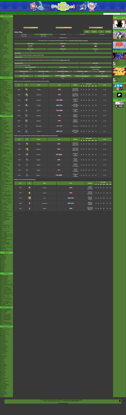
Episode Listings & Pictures (5, 79)
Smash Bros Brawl (3, 205)
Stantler (38, 159)
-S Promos (2, 395)
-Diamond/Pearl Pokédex (5, 23)
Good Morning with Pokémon (5, 106)
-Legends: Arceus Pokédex (5, 29)
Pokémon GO (2, 124)
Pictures (117, 64)
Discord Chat (2, 71)
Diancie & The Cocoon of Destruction (5, 297)
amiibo (1, 246)
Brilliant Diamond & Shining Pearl (6, 133)
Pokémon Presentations (4, 66)
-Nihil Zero (2, 374)
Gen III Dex (43, 36)
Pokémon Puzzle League (5, 231)
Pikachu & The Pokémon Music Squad (6, 324)
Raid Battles (2, 333)
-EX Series (2, 362)
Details (87, 31)
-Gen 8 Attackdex (3, 41)
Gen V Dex (102, 34)
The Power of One (3, 277)
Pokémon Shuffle (3, 163)
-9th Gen (1, 55)
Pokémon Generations (4, 98)
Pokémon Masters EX (4, 126)
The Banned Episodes (4, 95)
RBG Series (2, 259)
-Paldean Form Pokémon (5, 75)
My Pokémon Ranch (4, 204)
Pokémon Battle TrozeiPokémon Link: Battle (6, 159)
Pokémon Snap (3, 232)
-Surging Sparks (3, 348)
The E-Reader (2, 220)
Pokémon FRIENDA (4, 250)
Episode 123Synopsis (116, 61)
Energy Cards (2, 331)
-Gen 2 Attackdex (3, 36)
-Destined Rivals (3, 345)
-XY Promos (2, 370)
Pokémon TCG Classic (4, 334)
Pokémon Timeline (3, 58)
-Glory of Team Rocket (4, 381)
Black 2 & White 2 (3, 174)
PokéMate (2, 221)
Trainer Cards (2, 330)
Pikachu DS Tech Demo (4, 218)
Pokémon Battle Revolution (5, 198)
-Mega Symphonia (3, 378)
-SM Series (2, 359)
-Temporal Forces (3, 351)
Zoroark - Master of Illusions (5, 289)
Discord (22, 13)
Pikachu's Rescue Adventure (5, 309)
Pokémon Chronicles (4, 93)
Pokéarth (56, 13)
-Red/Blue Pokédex (3, 20)
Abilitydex (2, 46)
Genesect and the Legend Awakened (5, 295)
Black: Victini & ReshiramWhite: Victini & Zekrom (6, 291)
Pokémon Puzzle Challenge (5, 225)
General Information (4, 254)
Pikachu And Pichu (3, 310)
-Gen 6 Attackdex (3, 39)
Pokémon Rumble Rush (4, 150)
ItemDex (1, 44)
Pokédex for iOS (3, 187)
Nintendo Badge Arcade (4, 171)
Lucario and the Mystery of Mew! (6, 284)
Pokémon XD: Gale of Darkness (6, 211)
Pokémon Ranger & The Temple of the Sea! (6, 286)
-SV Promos (2, 367)
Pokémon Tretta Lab (4, 176)
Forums (12, 13)
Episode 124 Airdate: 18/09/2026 (117, 76)
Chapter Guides (3, 257)
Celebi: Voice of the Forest (5, 280)
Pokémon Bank (3, 157)
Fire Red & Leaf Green (4, 208)
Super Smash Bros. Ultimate (5, 154)
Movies (6, 273)
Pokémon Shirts (3, 68)
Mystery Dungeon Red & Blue (6, 216)
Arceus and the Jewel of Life (5, 288)
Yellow (1, 230)
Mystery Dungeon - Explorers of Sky (6, 200)
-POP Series (2, 371)
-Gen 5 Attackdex (3, 38)
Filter (75, 100)
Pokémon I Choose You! (4, 300)
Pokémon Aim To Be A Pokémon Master (6, 91)
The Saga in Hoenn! (4, 84)
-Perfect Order (3, 339)
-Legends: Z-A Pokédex (4, 32)
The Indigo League (3, 81)
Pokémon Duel (3, 169)
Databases (6, 16)
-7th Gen (1, 57)
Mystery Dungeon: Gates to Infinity (5, 178)
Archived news (3, 18)
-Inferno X (2, 376)
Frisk (75, 159)
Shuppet (38, 165)
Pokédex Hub (28, 13)
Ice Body (75, 106)
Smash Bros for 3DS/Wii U (5, 170)
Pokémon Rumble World (4, 164)
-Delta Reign (2, 336)
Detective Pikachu (3, 152)
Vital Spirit (75, 104)
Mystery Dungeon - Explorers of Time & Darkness (6, 203)
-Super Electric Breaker (4, 384)
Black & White (3, 173)
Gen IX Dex (24, 34)
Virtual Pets (2, 245)
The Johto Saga (3, 83)
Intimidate (75, 158)
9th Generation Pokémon (5, 73)
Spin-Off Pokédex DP (4, 48)
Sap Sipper (75, 161)
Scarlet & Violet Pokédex (37, 13)
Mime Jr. (39, 110)
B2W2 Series (2, 268)
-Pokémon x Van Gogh (4, 64)
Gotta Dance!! (3, 313)
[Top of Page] (120, 401)
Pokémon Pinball (3, 233)
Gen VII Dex (63, 34)
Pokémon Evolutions (4, 100)
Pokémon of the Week (4, 53)
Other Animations (3, 107)
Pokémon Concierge (4, 109)
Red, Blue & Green (3, 229)
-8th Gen (1, 56)
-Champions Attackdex (4, 43)
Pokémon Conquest (4, 179)
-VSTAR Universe (3, 392)
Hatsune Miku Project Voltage (6, 61)
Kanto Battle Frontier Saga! (5, 85)
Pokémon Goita (3, 248)
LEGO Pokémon (3, 67)
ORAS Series (2, 270)
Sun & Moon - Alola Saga (5, 89)
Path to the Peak (3, 103)
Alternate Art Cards (3, 332)
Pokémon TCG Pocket (4, 130)
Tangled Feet (75, 130)
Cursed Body (75, 166)
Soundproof (75, 99)
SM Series (2, 271)
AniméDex (2, 80)
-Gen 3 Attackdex (3, 37)
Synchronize (75, 88)
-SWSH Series (3, 358)
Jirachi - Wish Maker (4, 282)
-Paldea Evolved (3, 356)
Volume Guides (3, 258)
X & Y (1, 156)
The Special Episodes (4, 94)
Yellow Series (2, 260)
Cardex (1, 49)
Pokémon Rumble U (4, 177)
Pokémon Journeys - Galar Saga (6, 90)
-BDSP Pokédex (3, 28)
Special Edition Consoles (5, 242)
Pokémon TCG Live (4, 143)
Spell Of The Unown (4, 278)
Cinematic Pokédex (4, 50)
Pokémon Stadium (3, 235)
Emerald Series (3, 264)
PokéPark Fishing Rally (4, 219)
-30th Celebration (3, 337)
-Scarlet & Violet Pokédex (5, 31)
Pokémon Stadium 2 (4, 224)
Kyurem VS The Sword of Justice (6, 292)
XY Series (2, 269)
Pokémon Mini (3, 226)
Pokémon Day (3, 65)
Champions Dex (63, 37)
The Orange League (4, 82)
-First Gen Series (3, 364)
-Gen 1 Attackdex (3, 35)
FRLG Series (2, 263)
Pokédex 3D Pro (3, 183)
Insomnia (75, 163)
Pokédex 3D (2, 182)
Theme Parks (2, 69)
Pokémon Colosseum (4, 210)
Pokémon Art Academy (4, 160)
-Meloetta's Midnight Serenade (6, 293)
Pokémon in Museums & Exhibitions (5, 63)
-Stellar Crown (3, 349)
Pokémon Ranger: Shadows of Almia (6, 201)
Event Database (3, 72)
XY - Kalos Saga (3, 88)
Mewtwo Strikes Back (4, 276)
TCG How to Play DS (4, 186)
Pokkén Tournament (4, 168)
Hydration (90, 204)
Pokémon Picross (3, 167)
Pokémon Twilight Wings (5, 99)
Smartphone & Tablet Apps (5, 244)
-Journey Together (3, 346)
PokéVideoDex (3, 105)
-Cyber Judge (2, 391)
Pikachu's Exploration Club (5, 317)
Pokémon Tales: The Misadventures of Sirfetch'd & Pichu (5, 111)
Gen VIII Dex (43, 34)
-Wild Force (2, 390)
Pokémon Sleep (3, 128)
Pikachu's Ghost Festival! (5, 315)
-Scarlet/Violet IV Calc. (4, 52)
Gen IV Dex (24, 36)
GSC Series (2, 261)
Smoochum (44, 203)
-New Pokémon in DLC (4, 74)
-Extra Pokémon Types (4, 329)
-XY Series (2, 360)
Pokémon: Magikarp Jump (5, 149)
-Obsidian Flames (3, 355)
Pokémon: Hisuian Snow (5, 101)
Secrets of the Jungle (4, 303)
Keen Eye (75, 114)
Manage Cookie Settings (76, 399)
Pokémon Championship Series (6, 60)
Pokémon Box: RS (3, 213)
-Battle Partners (3, 383)
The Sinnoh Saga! (3, 86)
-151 (1, 354)
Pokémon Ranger (3, 215)
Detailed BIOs (2, 256)
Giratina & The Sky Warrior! (5, 287)
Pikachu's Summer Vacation (5, 308)
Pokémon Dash (3, 212)
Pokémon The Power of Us (5, 301)
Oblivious (90, 197)
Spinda (44, 208)
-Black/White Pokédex (4, 24)
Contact (17, 13)
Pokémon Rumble (3, 193)
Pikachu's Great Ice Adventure (6, 318)
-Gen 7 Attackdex (3, 40)
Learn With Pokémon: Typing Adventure (5, 185)
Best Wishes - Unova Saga (5, 87)
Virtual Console (3, 241)
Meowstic (39, 115)
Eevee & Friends (3, 321)
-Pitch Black (2, 338)
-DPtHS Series (3, 361)
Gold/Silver (2, 223)
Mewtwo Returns (3, 279)
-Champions (2, 54)
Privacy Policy (67, 399)
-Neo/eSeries (2, 363)
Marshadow (38, 126)
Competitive (75, 121)
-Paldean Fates (3, 352)
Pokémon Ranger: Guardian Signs (5, 192)
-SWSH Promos (3, 368)
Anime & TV (6, 77)
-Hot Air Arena (3, 382)
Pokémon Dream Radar (4, 175)
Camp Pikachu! (3, 312)
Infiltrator (75, 115)
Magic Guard (75, 90)
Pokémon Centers (3, 59)
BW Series (2, 267)
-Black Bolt (2, 343)
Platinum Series (3, 266)
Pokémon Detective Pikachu (5, 305)
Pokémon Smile (3, 139)
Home (8, 13)
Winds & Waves (3, 118)
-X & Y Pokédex (3, 25)
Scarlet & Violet (3, 120)
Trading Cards (7, 326)
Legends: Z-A (2, 121)
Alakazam (39, 94)
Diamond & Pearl (3, 189)
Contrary (90, 209)
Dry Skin (90, 199)
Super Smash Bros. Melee (5, 227)
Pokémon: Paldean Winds (5, 102)
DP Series (2, 265)
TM (101, 31)
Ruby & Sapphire (3, 207)
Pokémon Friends (3, 123)
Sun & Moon (2, 145)
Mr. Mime (39, 100)
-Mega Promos (3, 366)
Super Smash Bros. (4, 236)
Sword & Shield (3, 132)
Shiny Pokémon (3, 96)
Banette (38, 170)
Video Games (6, 116)
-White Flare (2, 344)
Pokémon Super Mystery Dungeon (5, 166)
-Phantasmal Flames (4, 341)
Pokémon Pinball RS (4, 214)
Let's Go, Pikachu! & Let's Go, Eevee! (6, 147)
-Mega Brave (2, 377)
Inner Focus (75, 89)
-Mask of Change (3, 388)
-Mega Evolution (3, 342)
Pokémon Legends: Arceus (5, 134)
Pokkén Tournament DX (4, 151)
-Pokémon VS (2, 393)
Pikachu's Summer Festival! (5, 314)
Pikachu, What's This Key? (5, 322)
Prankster (75, 116)
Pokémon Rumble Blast (4, 181)
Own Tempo (90, 207)
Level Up (94, 31)
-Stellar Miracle (3, 386)
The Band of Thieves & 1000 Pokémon (5, 162)
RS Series (2, 262)
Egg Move (108, 31)
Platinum (1, 190)
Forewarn (90, 187)
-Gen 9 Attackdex (3, 42)
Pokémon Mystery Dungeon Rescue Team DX (5, 138)
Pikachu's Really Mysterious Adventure (5, 320)
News (1, 17)
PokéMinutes (2, 104)
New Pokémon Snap (4, 141)
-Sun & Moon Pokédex (4, 26)
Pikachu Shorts (6, 307)
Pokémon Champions (4, 122)
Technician (75, 101)
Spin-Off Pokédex (3, 47)
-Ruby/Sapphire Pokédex (5, 22)
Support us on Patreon (63, 403)
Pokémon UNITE (3, 127)
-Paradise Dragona (3, 385)
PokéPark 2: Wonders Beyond (6, 180)
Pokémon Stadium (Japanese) (6, 234)
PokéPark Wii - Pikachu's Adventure (5, 197)
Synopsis (116, 79)
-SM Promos (2, 369)
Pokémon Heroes (3, 281)
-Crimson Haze (3, 389)
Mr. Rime (39, 131)
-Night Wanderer (3, 387)
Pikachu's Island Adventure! (5, 316)
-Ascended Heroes (3, 340)
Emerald (1, 209)
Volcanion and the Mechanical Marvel (6, 299)
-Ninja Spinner (2, 373)
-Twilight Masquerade (4, 350)
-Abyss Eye (2, 372)
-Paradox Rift (2, 353)
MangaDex (2, 255)
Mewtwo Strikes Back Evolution (6, 302)
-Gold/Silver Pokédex (4, 21)
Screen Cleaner (75, 105)
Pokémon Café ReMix (4, 125)
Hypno (44, 192)
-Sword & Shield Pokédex (5, 27)
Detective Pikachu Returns (5, 129)
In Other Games (3, 240)
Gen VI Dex (82, 34)
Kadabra (39, 89)
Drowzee (45, 187)
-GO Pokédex (2, 30)
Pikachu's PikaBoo (3, 311)
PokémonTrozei (3, 217)
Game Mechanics (3, 51)
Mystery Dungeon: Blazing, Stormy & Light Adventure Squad (6, 195)
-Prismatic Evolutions (4, 347)
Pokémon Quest (3, 153)
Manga (6, 252)
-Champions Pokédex (4, 33)
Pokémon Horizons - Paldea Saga (6, 92)
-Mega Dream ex (3, 375)
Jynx (44, 198)
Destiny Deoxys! (3, 283)
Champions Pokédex (48, 13)
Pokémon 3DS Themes (4, 243)
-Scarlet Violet (2, 357)
